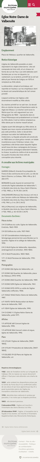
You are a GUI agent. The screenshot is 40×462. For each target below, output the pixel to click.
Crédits (31, 452)
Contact (22, 441)
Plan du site (30, 441)
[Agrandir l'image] (20, 36)
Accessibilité (23, 444)
